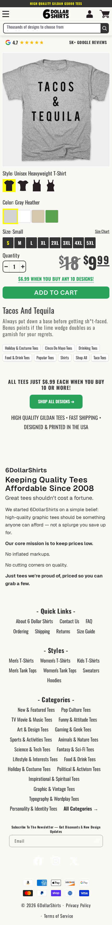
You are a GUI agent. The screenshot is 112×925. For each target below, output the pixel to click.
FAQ (89, 621)
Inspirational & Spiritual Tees (54, 778)
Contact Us (69, 621)
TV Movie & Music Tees (31, 719)
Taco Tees (100, 357)
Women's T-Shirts (55, 660)
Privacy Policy (78, 905)
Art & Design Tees (32, 729)
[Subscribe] (97, 841)
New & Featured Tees (36, 709)
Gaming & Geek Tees (73, 729)
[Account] (89, 14)
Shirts (64, 357)
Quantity (11, 255)
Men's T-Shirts (21, 660)
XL (43, 242)
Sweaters (91, 670)
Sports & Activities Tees (31, 739)
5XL (90, 242)
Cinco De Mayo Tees (58, 348)
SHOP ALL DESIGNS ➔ (56, 401)
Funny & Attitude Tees (78, 719)
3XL (67, 242)
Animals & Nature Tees (78, 739)
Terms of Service (58, 916)
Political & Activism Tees (79, 768)
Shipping (42, 631)
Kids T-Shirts (88, 660)
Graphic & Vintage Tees (54, 788)
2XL (55, 242)
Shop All (81, 357)
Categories (56, 699)
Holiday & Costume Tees (21, 348)
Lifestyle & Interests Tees (35, 758)
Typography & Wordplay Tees (54, 798)
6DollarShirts (49, 905)
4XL (78, 242)
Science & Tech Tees (32, 749)
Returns (63, 631)
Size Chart (102, 231)
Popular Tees (45, 357)
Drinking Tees (88, 348)
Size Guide (86, 631)
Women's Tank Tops (59, 670)
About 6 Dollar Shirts (34, 621)
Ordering (20, 631)
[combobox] (52, 28)
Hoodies (54, 680)
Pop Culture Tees (76, 709)
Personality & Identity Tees (33, 808)
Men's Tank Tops (22, 670)
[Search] (104, 28)
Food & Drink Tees (17, 357)
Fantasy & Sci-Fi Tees (75, 749)
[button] (5, 14)
